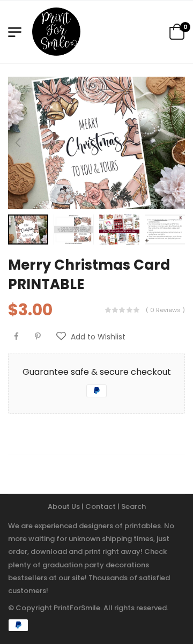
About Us (64, 506)
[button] (174, 142)
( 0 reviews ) (165, 310)
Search (133, 506)
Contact (101, 506)
